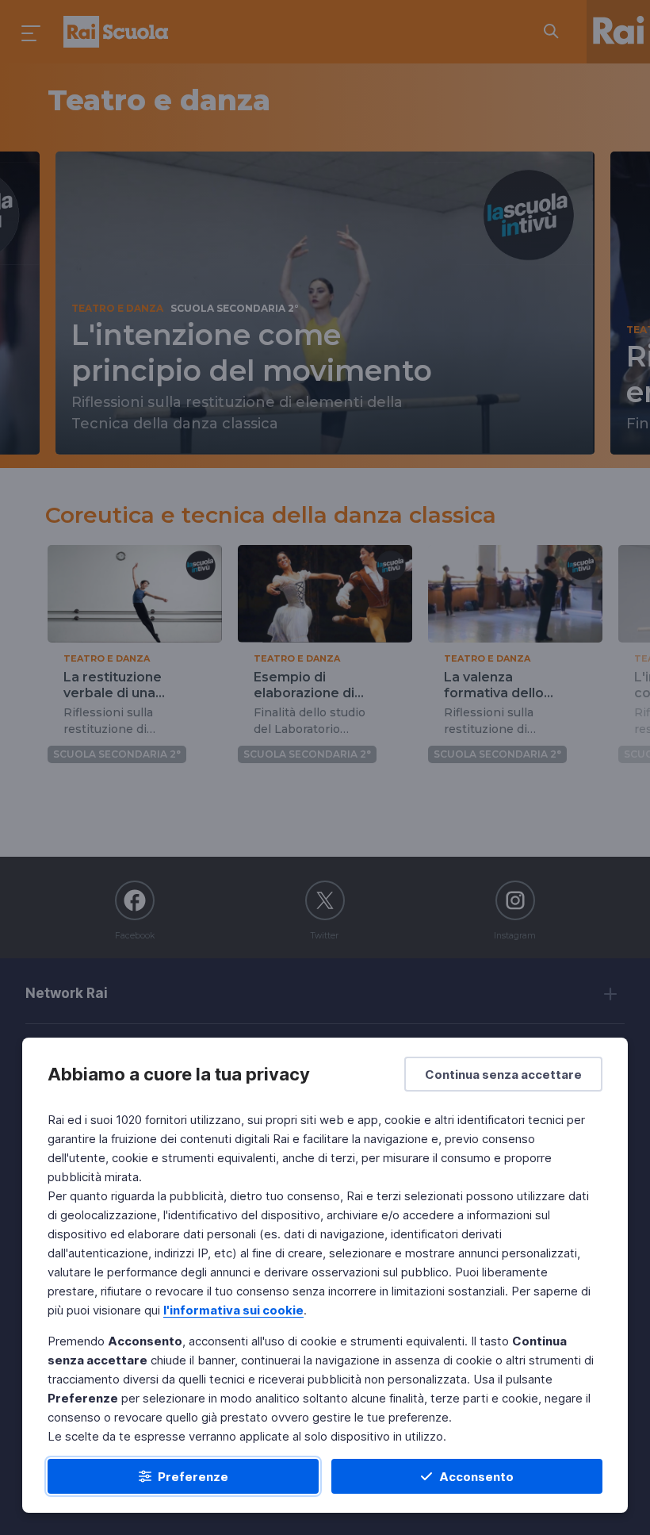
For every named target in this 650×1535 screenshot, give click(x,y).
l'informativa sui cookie (233, 1310)
